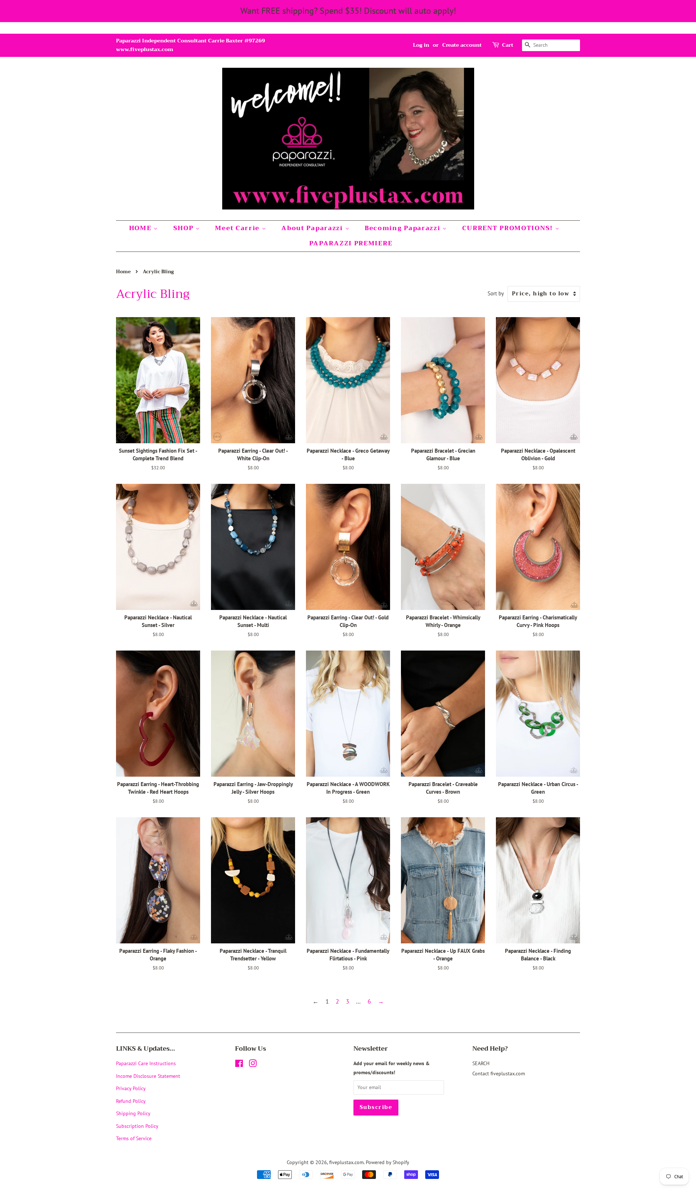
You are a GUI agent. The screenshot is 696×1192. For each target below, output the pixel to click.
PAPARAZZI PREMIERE (351, 243)
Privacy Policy (131, 1088)
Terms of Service (134, 1138)
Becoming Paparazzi (403, 228)
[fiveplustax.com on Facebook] (239, 1064)
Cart (507, 45)
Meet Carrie (238, 228)
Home (123, 272)
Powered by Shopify (387, 1162)
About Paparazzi (313, 228)
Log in (421, 45)
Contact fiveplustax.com (498, 1073)
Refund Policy (131, 1100)
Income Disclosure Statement (149, 1075)
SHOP (184, 228)
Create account (462, 45)
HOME (141, 228)
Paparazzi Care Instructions (146, 1063)
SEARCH (480, 1063)
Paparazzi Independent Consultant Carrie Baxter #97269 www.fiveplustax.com (190, 45)
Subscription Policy (137, 1125)
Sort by (496, 293)
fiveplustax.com (346, 1162)
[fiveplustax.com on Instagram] (253, 1064)
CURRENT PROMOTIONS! (508, 228)
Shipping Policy (133, 1113)
